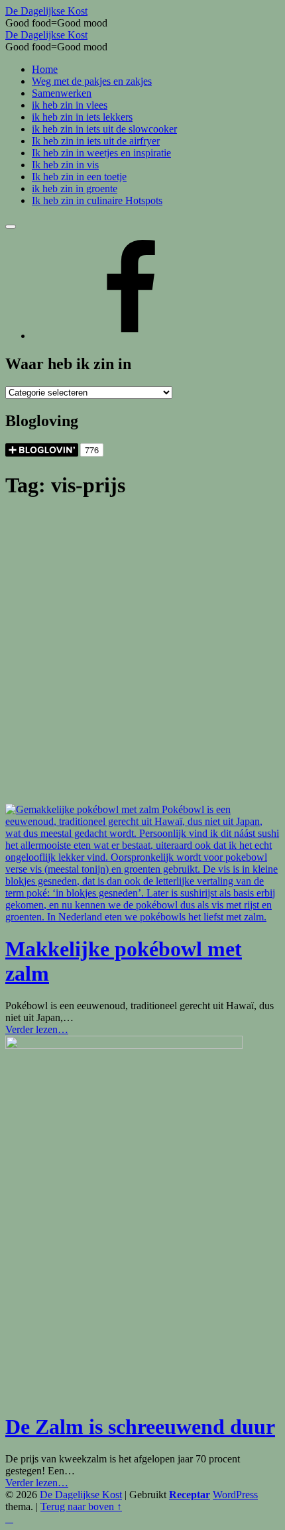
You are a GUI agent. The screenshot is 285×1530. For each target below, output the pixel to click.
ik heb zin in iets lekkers (82, 117)
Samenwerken (61, 93)
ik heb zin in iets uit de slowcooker (104, 129)
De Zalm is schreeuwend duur (140, 1427)
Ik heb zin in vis (65, 164)
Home (45, 69)
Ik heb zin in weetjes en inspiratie (101, 152)
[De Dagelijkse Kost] (131, 335)
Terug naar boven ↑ (81, 1506)
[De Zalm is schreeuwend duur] (124, 1045)
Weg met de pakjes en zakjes (92, 81)
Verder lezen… (36, 1029)
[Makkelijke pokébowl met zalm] (142, 916)
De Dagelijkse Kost (81, 1494)
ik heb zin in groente (74, 188)
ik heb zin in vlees (69, 105)
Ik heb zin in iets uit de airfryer (96, 140)
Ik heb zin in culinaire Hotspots (97, 200)
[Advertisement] (142, 654)
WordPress (235, 1494)
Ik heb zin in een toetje (79, 176)
